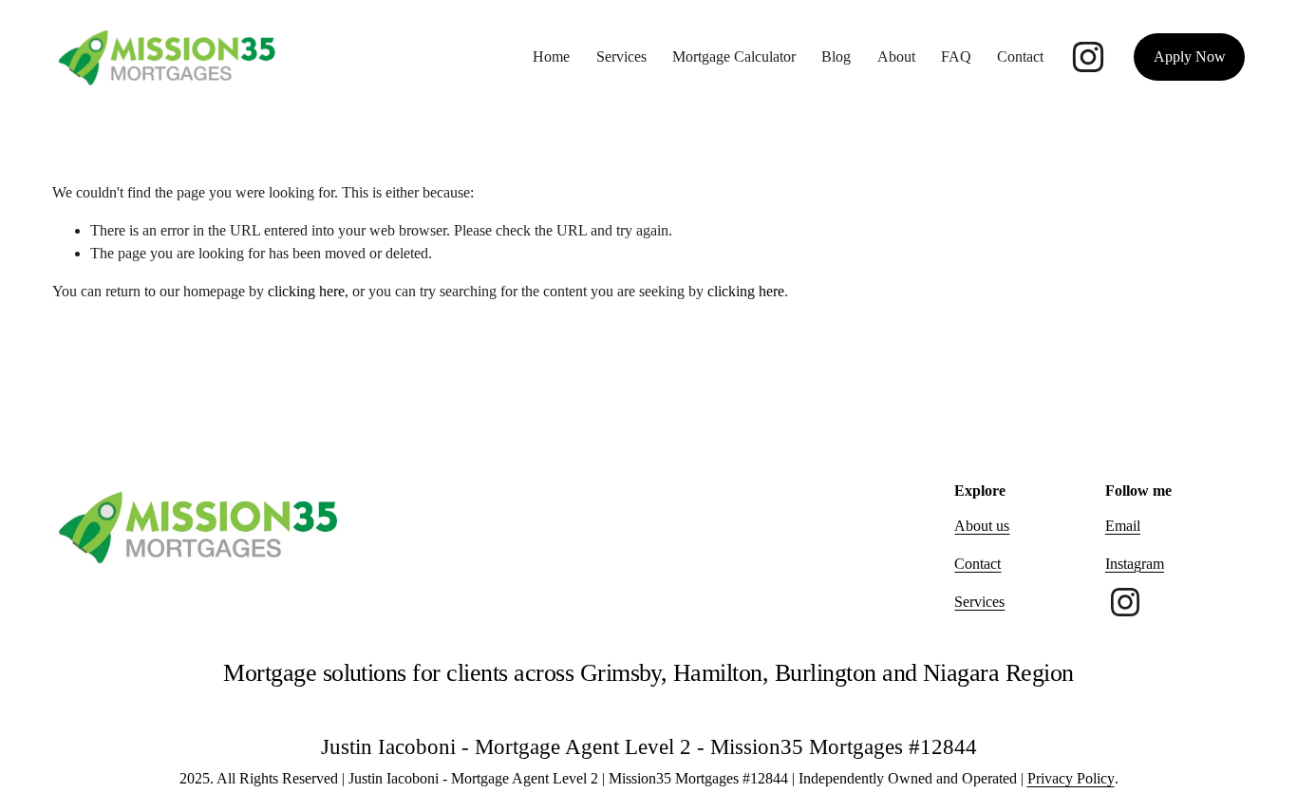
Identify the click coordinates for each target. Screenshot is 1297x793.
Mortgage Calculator (734, 56)
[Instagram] (1088, 57)
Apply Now (1190, 56)
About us (981, 526)
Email (1122, 526)
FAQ (956, 56)
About (896, 56)
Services (621, 56)
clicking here (306, 291)
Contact (1020, 56)
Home (551, 56)
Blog (836, 56)
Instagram (1134, 564)
